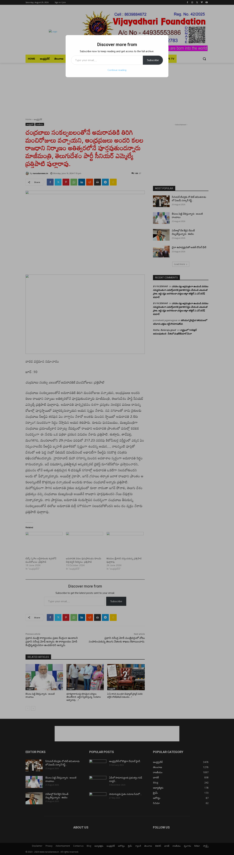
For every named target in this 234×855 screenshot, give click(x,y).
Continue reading (117, 70)
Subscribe (153, 60)
